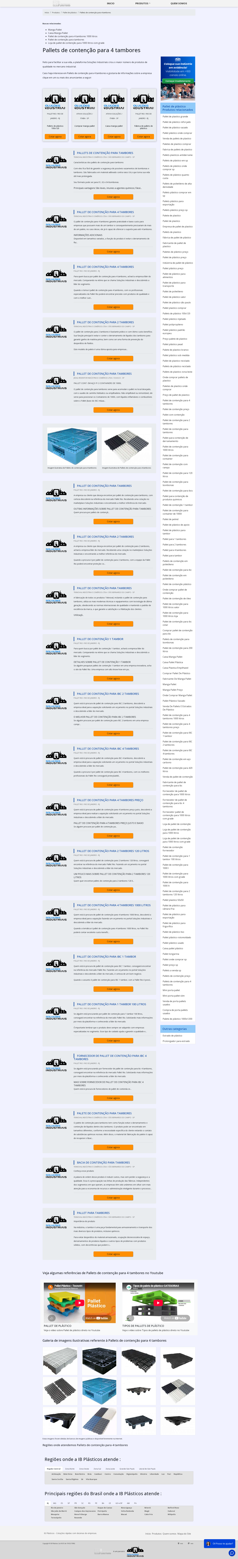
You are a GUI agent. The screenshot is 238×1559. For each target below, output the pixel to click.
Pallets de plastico (172, 232)
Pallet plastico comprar (174, 307)
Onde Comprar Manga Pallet (177, 695)
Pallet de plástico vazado (175, 127)
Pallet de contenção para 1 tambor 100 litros (176, 857)
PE (96, 1503)
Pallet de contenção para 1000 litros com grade (175, 875)
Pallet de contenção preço (176, 409)
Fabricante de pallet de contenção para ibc (174, 784)
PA (135, 1503)
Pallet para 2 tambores (174, 544)
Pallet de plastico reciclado (176, 360)
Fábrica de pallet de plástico (177, 237)
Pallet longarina (171, 953)
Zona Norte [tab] (70, 1469)
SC (82, 1503)
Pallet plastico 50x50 (173, 900)
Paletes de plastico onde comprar (175, 388)
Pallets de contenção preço (176, 975)
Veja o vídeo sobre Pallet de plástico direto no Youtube (72, 1330)
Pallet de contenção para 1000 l (175, 866)
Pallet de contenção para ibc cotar (177, 623)
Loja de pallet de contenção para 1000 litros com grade (76, 42)
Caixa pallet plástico (173, 948)
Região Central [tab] (53, 1469)
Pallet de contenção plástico (177, 584)
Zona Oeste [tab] (84, 1469)
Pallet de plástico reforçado (177, 122)
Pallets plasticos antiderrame (178, 155)
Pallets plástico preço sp (175, 210)
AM (128, 1503)
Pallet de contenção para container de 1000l (175, 512)
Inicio (110, 3)
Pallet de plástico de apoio (176, 524)
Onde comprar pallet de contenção (175, 591)
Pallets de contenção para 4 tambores (177, 983)
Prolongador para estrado (176, 1041)
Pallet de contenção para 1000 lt (175, 884)
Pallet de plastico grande (175, 116)
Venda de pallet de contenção (178, 776)
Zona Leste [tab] (110, 1469)
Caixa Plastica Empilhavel (175, 667)
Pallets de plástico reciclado (177, 366)
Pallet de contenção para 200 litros (177, 649)
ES (62, 1503)
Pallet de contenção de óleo (177, 598)
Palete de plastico (172, 215)
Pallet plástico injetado (174, 318)
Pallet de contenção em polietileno (174, 577)
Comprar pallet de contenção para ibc (178, 632)
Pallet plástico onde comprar (177, 133)
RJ (48, 1503)
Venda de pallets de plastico (177, 138)
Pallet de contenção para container (175, 457)
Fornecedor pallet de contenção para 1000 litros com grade (176, 815)
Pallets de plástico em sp (175, 160)
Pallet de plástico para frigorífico (174, 925)
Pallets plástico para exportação (173, 203)
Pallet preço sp (170, 964)
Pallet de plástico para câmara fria (174, 907)
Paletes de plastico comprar (177, 144)
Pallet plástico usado (173, 942)
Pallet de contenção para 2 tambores (176, 422)
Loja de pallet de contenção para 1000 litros (177, 831)
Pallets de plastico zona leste (177, 371)
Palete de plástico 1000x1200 (177, 1018)
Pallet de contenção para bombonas (175, 483)
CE (110, 1503)
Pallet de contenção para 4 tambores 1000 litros (72, 36)
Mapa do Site (184, 1533)
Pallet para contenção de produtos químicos (175, 498)
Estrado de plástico (172, 1035)
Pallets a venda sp (172, 970)
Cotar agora (55, 136)
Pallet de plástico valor (174, 296)
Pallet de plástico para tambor (174, 532)
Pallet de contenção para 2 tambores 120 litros (176, 893)
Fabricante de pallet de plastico (174, 245)
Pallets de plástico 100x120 (176, 313)
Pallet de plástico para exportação (174, 916)
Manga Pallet (55, 29)
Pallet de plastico (171, 221)
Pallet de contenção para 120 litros (177, 475)
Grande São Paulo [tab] (127, 1469)
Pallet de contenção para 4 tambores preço (176, 725)
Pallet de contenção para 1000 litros (175, 448)
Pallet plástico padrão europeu (174, 331)
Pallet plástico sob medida (176, 355)
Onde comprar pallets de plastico (175, 379)
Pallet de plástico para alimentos (174, 275)
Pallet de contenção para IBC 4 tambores (177, 752)
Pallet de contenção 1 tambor (178, 504)
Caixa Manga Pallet (58, 33)
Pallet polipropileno (173, 324)
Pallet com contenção (174, 414)
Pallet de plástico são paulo (177, 302)
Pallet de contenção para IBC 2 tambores (177, 743)
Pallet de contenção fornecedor (173, 849)
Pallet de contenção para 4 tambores (176, 402)
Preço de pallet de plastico (176, 394)
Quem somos (179, 3)
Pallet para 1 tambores (174, 539)
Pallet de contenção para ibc (177, 569)
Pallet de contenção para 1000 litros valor (175, 605)
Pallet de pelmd (170, 519)
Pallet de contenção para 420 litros (177, 769)
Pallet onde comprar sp (175, 959)
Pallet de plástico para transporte (174, 284)
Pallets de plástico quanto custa (176, 176)
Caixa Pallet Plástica (173, 662)
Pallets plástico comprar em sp (177, 194)
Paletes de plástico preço (175, 251)
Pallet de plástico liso (173, 931)
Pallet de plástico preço (174, 257)
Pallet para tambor (172, 555)
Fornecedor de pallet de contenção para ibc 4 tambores (175, 803)
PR (76, 1503)
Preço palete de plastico (175, 338)
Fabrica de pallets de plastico (177, 149)
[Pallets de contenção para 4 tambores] (55, 101)
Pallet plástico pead (173, 344)
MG (54, 1503)
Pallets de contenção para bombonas (176, 641)
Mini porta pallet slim (174, 995)
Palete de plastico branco (176, 349)
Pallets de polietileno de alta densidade (177, 185)
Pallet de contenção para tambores (66, 39)
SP (69, 1503)
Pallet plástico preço (173, 268)
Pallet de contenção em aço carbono (177, 761)
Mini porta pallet (171, 990)
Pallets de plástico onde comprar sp (175, 168)
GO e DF (119, 1503)
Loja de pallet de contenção (177, 824)
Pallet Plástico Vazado (174, 700)
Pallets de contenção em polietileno (175, 563)
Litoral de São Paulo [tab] (147, 1469)
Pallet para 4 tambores (174, 550)
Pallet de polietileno (173, 291)
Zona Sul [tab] (97, 1469)
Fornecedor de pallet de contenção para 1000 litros (176, 793)
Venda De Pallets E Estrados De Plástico (177, 708)
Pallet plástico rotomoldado (177, 937)
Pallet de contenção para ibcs (178, 490)
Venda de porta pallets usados (174, 1003)
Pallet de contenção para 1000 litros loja (175, 614)
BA (103, 1503)
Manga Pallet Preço (173, 689)
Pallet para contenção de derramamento (175, 439)
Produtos (141, 3)
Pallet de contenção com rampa (175, 466)
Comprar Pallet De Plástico (176, 673)
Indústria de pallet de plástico (178, 262)
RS (89, 1503)
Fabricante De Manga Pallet (177, 678)
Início (148, 1533)
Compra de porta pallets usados (175, 1012)
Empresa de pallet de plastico (178, 226)
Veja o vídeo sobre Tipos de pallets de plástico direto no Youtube (155, 1330)
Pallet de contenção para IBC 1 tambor (177, 734)
